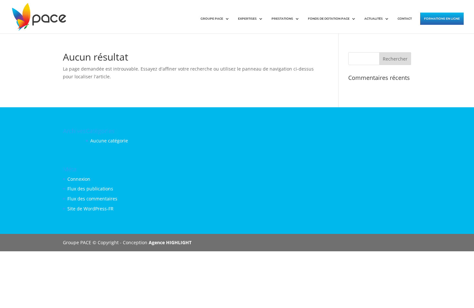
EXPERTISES (247, 18)
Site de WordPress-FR (90, 209)
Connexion (78, 179)
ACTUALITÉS (373, 18)
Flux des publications (90, 189)
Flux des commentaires (92, 199)
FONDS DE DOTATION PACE (329, 18)
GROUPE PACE (212, 18)
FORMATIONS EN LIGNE (442, 18)
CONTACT (405, 18)
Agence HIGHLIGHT (170, 242)
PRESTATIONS (282, 18)
